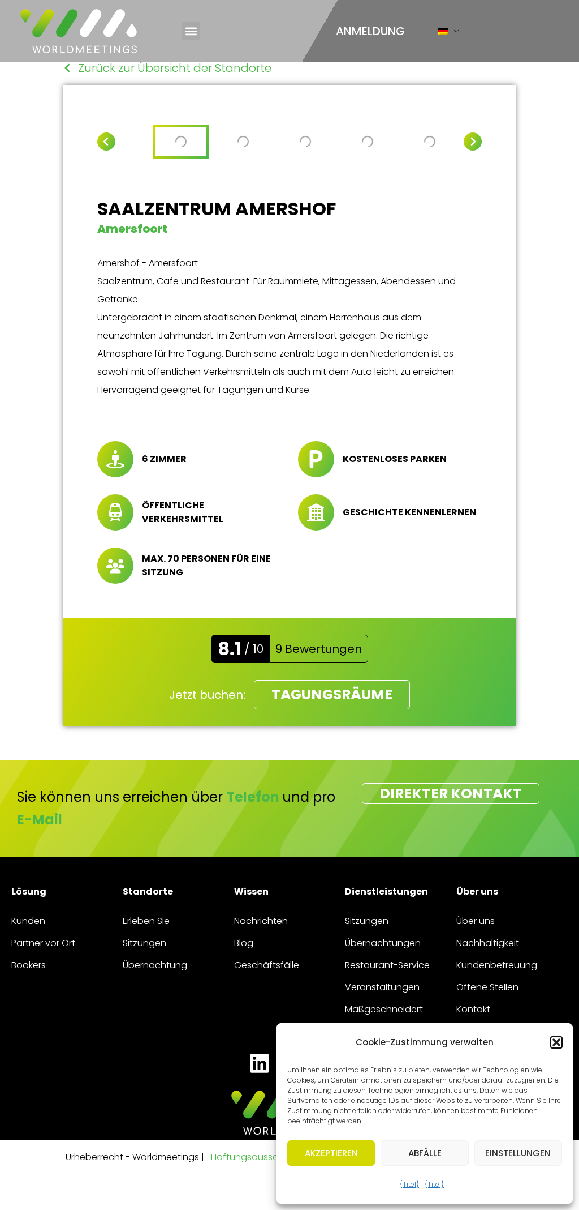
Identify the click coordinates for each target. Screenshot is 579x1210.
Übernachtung (155, 965)
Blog (243, 943)
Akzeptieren (331, 1153)
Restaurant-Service (387, 965)
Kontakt (473, 1009)
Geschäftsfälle (266, 965)
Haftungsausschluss (255, 1157)
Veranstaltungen (382, 987)
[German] (443, 33)
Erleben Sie (146, 920)
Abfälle (425, 1153)
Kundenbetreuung (496, 965)
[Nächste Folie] (473, 141)
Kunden (28, 920)
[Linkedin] (259, 1064)
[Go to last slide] (106, 141)
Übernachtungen (383, 943)
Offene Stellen (487, 987)
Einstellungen (518, 1153)
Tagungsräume (331, 694)
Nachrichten (261, 920)
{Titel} (409, 1184)
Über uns (475, 920)
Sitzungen (144, 943)
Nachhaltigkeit (487, 943)
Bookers (28, 965)
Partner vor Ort (43, 943)
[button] (556, 1042)
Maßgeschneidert (384, 1009)
